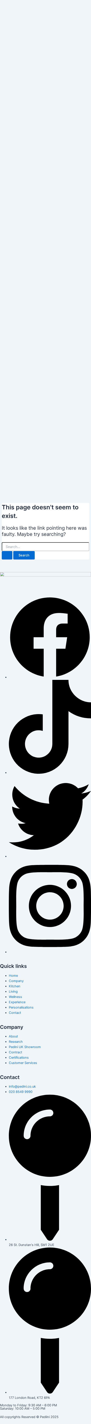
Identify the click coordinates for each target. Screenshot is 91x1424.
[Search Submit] (7, 555)
